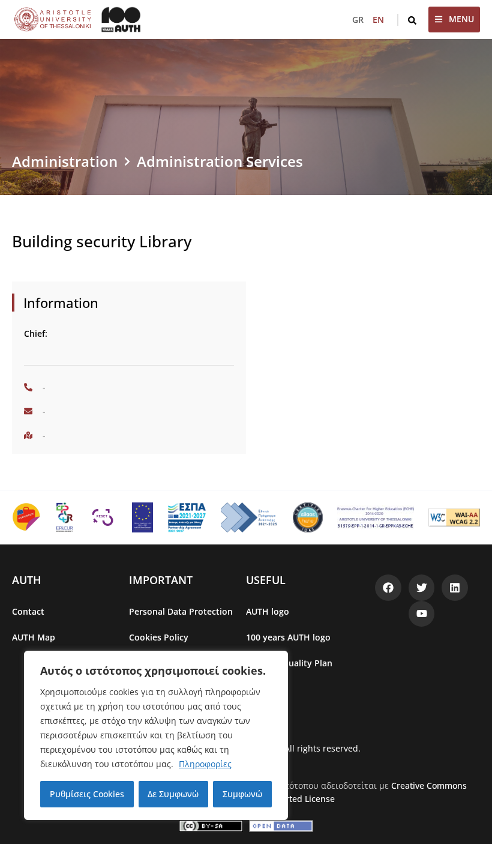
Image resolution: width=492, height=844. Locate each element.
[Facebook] (388, 587)
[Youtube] (422, 614)
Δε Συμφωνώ (173, 794)
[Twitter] (422, 587)
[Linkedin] (455, 587)
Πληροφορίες (205, 764)
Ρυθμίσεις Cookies (87, 794)
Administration (65, 161)
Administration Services (220, 161)
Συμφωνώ (242, 794)
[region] (156, 735)
